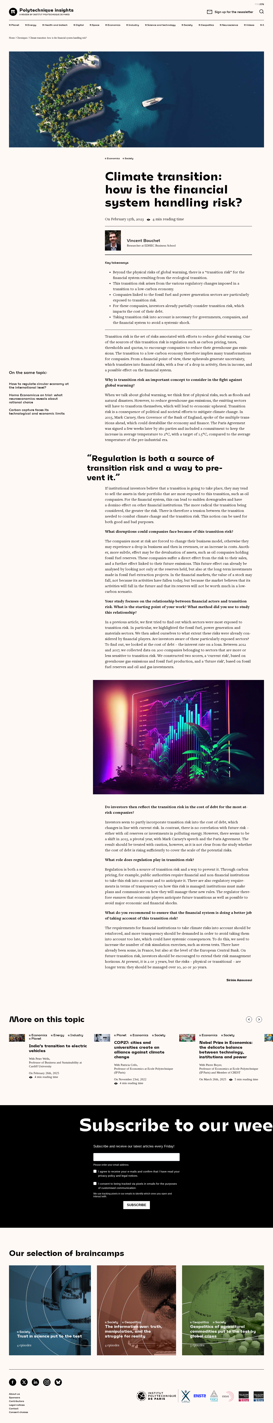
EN (262, 4)
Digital (79, 24)
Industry (132, 24)
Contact (13, 1408)
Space (94, 24)
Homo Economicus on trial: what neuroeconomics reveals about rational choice (36, 398)
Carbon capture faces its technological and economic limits (37, 411)
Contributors (16, 1401)
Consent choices (18, 1412)
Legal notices (17, 1404)
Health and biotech (55, 24)
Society (187, 24)
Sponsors (14, 1397)
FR (256, 4)
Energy (30, 24)
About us (14, 1393)
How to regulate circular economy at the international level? (39, 385)
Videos (249, 24)
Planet (14, 24)
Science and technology (160, 24)
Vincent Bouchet (143, 240)
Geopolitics (206, 24)
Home (12, 37)
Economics (112, 24)
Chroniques (22, 37)
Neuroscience (229, 24)
